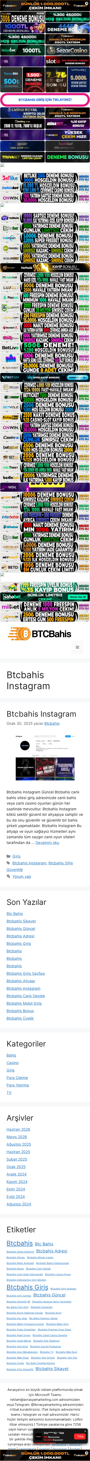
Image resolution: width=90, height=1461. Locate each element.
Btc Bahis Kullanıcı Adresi (43, 1318)
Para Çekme (17, 1078)
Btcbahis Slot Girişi (17, 1346)
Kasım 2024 (17, 1182)
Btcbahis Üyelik (20, 1018)
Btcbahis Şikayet (21, 921)
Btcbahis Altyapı (21, 981)
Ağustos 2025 (19, 1144)
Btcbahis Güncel (21, 928)
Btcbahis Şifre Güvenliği (20, 1369)
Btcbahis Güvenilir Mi (18, 1301)
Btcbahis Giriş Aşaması (63, 1288)
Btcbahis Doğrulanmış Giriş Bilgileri (26, 1279)
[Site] (45, 168)
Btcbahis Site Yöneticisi (46, 1340)
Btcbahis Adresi (20, 936)
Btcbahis (14, 951)
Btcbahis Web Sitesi (18, 1357)
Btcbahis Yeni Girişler (43, 1357)
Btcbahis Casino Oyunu (58, 1274)
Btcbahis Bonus (20, 1011)
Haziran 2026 (18, 1129)
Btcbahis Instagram (41, 713)
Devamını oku (47, 842)
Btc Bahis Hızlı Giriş (18, 1307)
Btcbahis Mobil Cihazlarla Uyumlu (25, 1324)
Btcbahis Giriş (19, 943)
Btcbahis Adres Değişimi (20, 1251)
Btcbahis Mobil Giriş (24, 1003)
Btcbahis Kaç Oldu (17, 1318)
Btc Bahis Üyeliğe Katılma (40, 1363)
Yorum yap (21, 876)
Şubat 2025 (17, 1159)
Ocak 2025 (16, 1167)
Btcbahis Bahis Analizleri (20, 1263)
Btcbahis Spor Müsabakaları (22, 1352)
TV (9, 1092)
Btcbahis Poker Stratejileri (21, 1329)
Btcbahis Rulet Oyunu (18, 1335)
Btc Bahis (15, 913)
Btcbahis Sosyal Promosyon (45, 1346)
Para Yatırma (18, 1085)
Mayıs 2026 (17, 1137)
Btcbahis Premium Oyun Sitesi (54, 1329)
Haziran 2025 (18, 1152)
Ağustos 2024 (19, 1204)
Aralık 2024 (17, 1174)
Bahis (11, 1055)
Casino (13, 1063)
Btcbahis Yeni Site (67, 1357)
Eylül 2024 (16, 1196)
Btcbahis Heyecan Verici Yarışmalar (51, 1301)
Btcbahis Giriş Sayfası (26, 973)
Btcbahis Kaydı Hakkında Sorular (25, 1312)
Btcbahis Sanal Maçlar (19, 1340)
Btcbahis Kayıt (53, 1312)
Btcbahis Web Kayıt (66, 1352)
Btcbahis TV (47, 1352)
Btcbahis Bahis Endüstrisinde (52, 1263)
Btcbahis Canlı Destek (26, 996)
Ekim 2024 (16, 1189)
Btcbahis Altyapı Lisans (40, 1257)
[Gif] (45, 267)
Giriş (16, 856)
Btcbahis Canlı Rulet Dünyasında (25, 1274)
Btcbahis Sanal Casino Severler (50, 1335)
